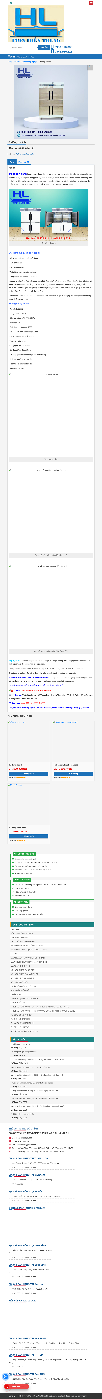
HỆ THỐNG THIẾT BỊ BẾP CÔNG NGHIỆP (29, 950)
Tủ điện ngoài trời (20, 1019)
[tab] (11, 162)
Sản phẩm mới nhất (20, 990)
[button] (11, 3)
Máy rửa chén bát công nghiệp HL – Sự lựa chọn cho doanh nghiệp (38, 1106)
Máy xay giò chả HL (20, 966)
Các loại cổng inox (21, 937)
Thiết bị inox (17, 994)
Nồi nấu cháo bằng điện (23, 970)
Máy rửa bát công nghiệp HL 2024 (28, 958)
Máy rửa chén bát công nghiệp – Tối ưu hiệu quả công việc (34, 1098)
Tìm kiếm (44, 47)
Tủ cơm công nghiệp (21, 1015)
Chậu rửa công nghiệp (23, 941)
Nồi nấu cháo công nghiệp (24, 974)
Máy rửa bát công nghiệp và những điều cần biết (30, 1067)
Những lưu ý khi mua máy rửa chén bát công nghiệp (32, 1083)
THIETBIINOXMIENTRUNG (39, 678)
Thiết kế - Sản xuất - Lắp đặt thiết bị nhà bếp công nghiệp (40, 1007)
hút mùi (15, 954)
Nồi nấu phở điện (19, 982)
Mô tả (11, 162)
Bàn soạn (15, 929)
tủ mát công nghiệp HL (22, 1023)
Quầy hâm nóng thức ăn (23, 986)
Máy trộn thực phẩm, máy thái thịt (29, 962)
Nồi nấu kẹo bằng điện (22, 978)
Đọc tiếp (30, 773)
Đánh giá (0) (23, 162)
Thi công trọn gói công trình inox (24, 1052)
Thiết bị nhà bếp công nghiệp (22, 1114)
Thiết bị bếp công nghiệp (20, 1044)
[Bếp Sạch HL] (51, 23)
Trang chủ (11, 62)
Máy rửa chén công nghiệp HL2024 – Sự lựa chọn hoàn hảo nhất (37, 1075)
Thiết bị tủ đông (19, 1003)
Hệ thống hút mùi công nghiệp (27, 946)
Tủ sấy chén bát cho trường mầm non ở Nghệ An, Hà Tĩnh (34, 1091)
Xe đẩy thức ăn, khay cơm (24, 1031)
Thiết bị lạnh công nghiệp (27, 62)
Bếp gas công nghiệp (22, 933)
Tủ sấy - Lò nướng (20, 1027)
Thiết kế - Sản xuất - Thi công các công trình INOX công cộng (43, 1011)
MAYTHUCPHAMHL (17, 678)
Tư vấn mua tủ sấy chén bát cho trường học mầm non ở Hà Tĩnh (37, 1059)
